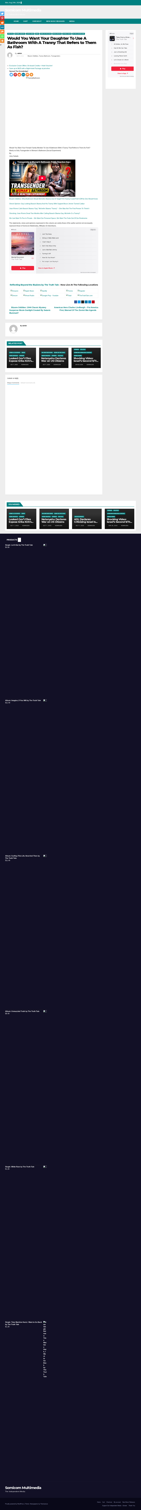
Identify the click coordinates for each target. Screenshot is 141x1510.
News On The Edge (45, 33)
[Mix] (27, 74)
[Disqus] (53, 412)
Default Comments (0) (28, 383)
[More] (31, 74)
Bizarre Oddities (20, 33)
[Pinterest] (15, 74)
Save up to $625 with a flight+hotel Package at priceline (29, 68)
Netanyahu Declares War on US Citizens (53, 359)
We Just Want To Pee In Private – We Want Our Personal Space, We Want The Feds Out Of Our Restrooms (48, 218)
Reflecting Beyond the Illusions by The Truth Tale (34, 285)
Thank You (132, 1505)
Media (72, 21)
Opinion (22, 355)
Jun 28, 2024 (112, 525)
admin (19, 53)
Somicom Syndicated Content (82, 352)
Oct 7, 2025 (14, 525)
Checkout (37, 21)
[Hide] (1, 45)
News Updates (57, 33)
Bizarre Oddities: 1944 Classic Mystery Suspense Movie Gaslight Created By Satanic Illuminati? (30, 310)
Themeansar (44, 1504)
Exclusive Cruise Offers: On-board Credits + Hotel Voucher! (30, 66)
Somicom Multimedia (23, 10)
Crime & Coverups (14, 352)
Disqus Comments (13, 383)
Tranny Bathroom (44, 56)
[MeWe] (23, 74)
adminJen (24, 364)
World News (77, 355)
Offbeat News (67, 33)
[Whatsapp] (2, 36)
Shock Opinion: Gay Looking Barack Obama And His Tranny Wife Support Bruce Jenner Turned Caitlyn (47, 204)
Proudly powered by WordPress (14, 1504)
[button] (130, 21)
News (37, 33)
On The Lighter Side (78, 33)
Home (16, 21)
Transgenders (55, 56)
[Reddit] (19, 74)
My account (117, 1502)
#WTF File (10, 33)
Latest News (30, 33)
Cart (25, 21)
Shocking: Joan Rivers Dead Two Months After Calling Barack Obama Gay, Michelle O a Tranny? (44, 213)
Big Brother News (47, 352)
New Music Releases (55, 21)
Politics (60, 355)
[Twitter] (11, 74)
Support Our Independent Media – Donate (114, 1505)
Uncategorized (79, 516)
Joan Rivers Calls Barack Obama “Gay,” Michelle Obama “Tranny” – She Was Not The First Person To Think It (49, 208)
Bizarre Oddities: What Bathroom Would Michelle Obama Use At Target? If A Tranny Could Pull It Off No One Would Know (53, 199)
